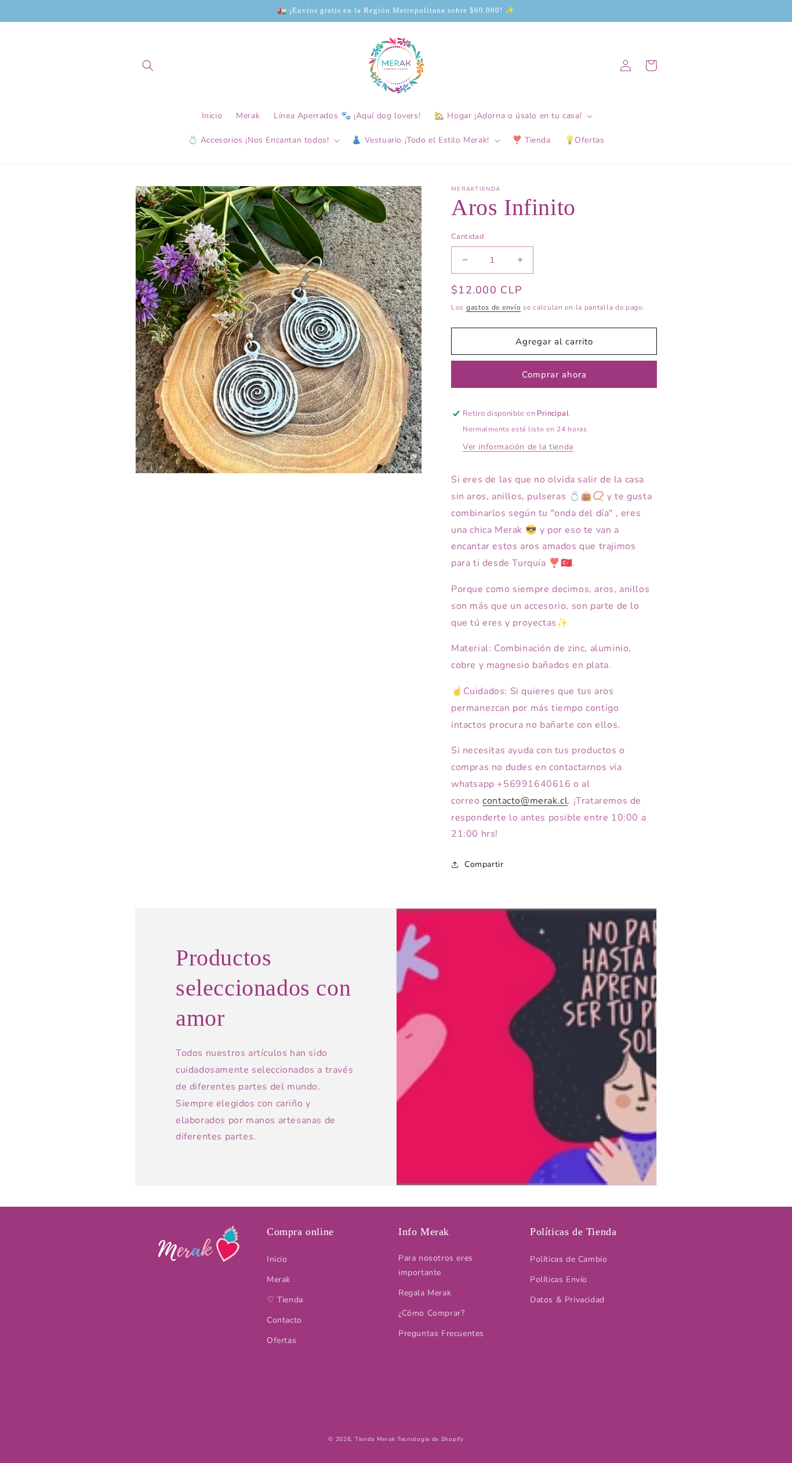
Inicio (277, 1259)
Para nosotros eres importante (435, 1265)
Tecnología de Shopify (430, 1439)
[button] (148, 65)
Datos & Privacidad (567, 1299)
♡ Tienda (285, 1299)
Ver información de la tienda (518, 446)
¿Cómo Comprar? (431, 1313)
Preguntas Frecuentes (441, 1333)
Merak (278, 1279)
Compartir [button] (483, 864)
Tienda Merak (375, 1439)
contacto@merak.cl (525, 800)
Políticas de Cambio (568, 1259)
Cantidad (467, 236)
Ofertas (281, 1340)
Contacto (284, 1320)
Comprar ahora (554, 374)
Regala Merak (424, 1292)
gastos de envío (493, 307)
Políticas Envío (558, 1279)
